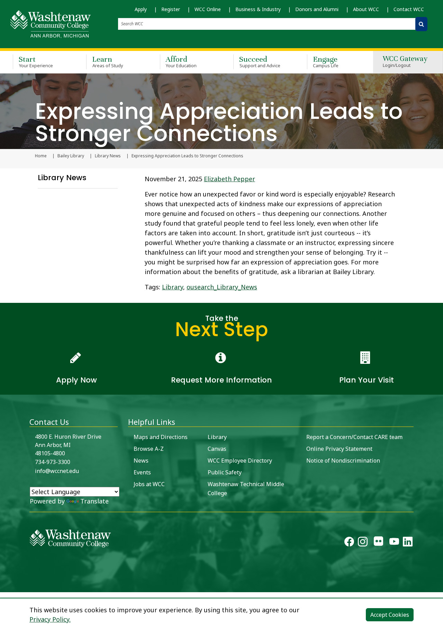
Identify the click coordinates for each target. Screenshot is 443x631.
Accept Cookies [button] (389, 615)
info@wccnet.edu (57, 471)
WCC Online (208, 9)
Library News (108, 156)
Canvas (217, 449)
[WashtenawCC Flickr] (378, 543)
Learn (107, 61)
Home (41, 156)
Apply (141, 9)
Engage (326, 61)
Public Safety (225, 472)
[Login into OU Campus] (4, 586)
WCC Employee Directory (240, 460)
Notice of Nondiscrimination (343, 460)
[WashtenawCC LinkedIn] (408, 543)
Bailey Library (70, 156)
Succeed (259, 61)
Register (170, 9)
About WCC (366, 9)
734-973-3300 (52, 462)
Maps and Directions (161, 437)
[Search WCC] (421, 24)
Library (172, 287)
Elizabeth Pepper (229, 179)
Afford (181, 61)
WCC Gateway (405, 61)
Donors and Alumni (316, 9)
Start (36, 61)
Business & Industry (258, 9)
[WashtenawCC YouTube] (394, 543)
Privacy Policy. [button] (50, 619)
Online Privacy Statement (339, 449)
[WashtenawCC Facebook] (349, 543)
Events (142, 472)
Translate (94, 501)
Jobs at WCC (149, 484)
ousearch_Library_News (222, 287)
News (141, 460)
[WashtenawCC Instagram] (363, 543)
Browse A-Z (149, 449)
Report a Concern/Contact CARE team (354, 437)
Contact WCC (409, 9)
